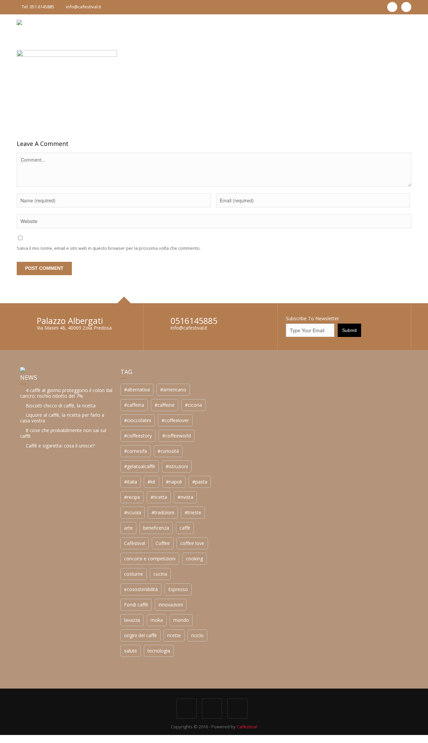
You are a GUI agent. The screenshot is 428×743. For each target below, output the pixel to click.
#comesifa (135, 451)
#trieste (193, 512)
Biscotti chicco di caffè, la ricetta (61, 405)
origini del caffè (140, 635)
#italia (130, 482)
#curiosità (168, 451)
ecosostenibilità (141, 589)
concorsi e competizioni (150, 558)
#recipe (132, 497)
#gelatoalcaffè (139, 466)
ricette (174, 635)
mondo (181, 620)
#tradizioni (162, 512)
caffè (185, 528)
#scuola (132, 512)
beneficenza (156, 528)
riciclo (197, 635)
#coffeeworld (176, 435)
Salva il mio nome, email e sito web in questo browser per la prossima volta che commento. (109, 248)
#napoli (174, 482)
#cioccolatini (137, 420)
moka (156, 620)
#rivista (185, 497)
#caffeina (134, 405)
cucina (160, 574)
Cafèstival (134, 543)
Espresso (178, 589)
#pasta (199, 482)
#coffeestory (138, 435)
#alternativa (137, 389)
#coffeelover (175, 420)
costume (133, 574)
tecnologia (158, 650)
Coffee (162, 543)
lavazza (132, 620)
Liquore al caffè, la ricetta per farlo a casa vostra (62, 418)
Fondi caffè (136, 604)
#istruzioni (177, 466)
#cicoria (193, 405)
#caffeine (164, 405)
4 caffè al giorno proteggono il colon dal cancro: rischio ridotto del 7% (66, 393)
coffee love (192, 543)
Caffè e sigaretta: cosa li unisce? (60, 445)
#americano (173, 389)
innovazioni (170, 604)
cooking (194, 558)
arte (128, 528)
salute (130, 650)
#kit (151, 482)
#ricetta (158, 497)
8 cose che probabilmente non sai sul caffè (63, 433)
